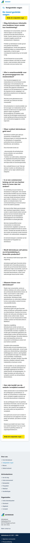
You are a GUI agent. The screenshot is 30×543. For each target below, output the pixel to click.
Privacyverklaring (7, 542)
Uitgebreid (5, 506)
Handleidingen (6, 491)
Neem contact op (5, 528)
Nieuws (5, 465)
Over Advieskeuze (7, 460)
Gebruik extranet (7, 468)
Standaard (5, 503)
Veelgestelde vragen (8, 462)
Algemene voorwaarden (9, 539)
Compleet (5, 509)
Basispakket (6, 483)
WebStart (5, 488)
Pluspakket (6, 486)
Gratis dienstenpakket (8, 500)
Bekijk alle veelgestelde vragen (15, 18)
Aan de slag (6, 477)
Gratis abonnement (8, 480)
